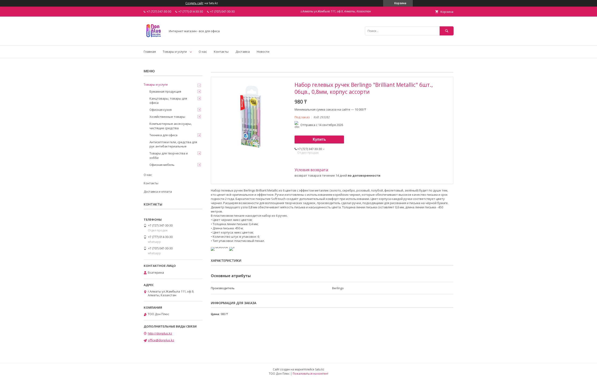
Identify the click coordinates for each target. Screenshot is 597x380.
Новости (263, 51)
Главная (150, 51)
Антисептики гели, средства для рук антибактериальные (173, 144)
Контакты (221, 51)
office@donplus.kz (161, 340)
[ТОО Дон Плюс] (153, 39)
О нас (203, 51)
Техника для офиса (163, 135)
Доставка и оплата (158, 191)
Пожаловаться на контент (310, 374)
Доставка (243, 51)
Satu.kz (319, 369)
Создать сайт (194, 3)
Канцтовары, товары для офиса (168, 100)
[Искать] (447, 30)
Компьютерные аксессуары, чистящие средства (170, 126)
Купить (319, 139)
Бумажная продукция (165, 91)
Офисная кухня (160, 110)
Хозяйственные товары (167, 117)
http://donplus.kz (160, 333)
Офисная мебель (161, 165)
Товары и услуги (175, 51)
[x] (232, 247)
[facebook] (219, 247)
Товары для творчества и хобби (168, 155)
